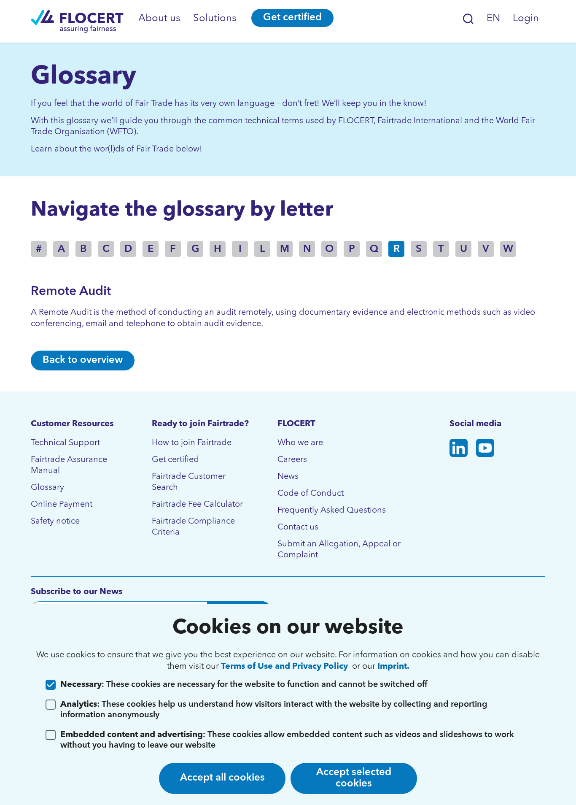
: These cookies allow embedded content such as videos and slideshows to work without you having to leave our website (287, 740)
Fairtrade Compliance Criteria (193, 527)
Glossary (47, 488)
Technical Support (65, 443)
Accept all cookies (222, 778)
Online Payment (61, 504)
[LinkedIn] (458, 449)
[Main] (77, 21)
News (288, 477)
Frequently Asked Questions (331, 510)
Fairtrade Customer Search (189, 482)
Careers (292, 460)
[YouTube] (485, 449)
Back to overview (83, 360)
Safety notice (55, 521)
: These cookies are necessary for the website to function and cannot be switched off (243, 685)
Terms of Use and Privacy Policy (285, 666)
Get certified (292, 18)
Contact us (297, 527)
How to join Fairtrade (191, 443)
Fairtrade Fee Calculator (197, 504)
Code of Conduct (310, 493)
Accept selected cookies (353, 778)
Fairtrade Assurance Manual (69, 465)
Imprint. (393, 666)
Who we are (300, 443)
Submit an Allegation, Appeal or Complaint (339, 549)
